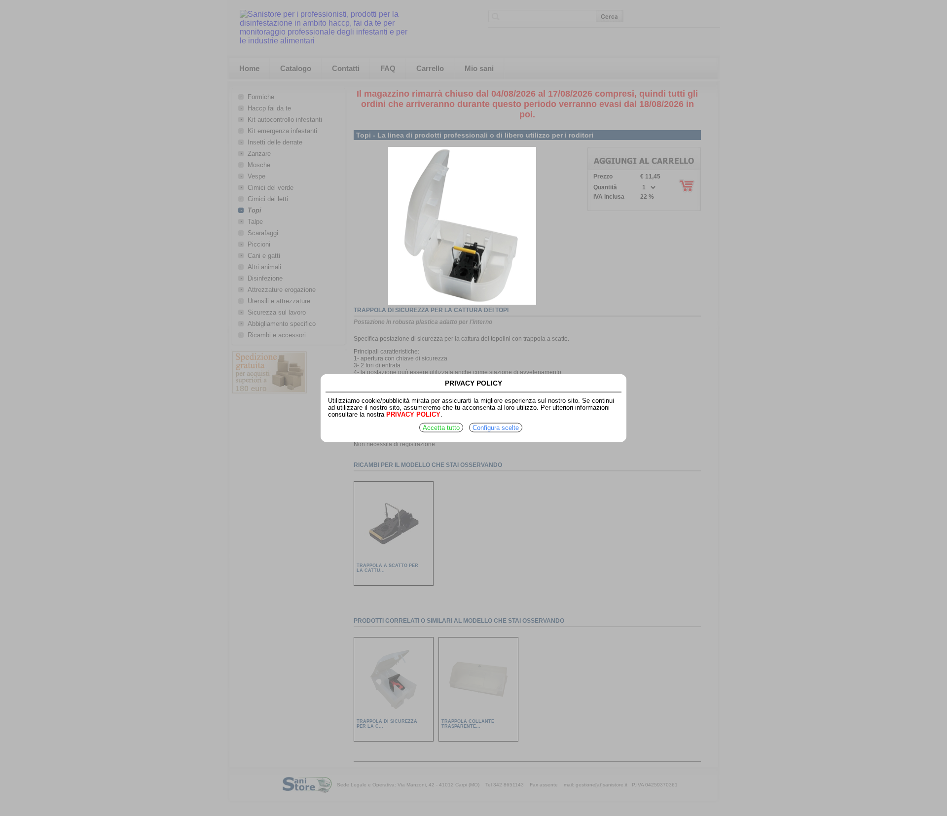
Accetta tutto (441, 427)
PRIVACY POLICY (413, 414)
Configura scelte (496, 427)
